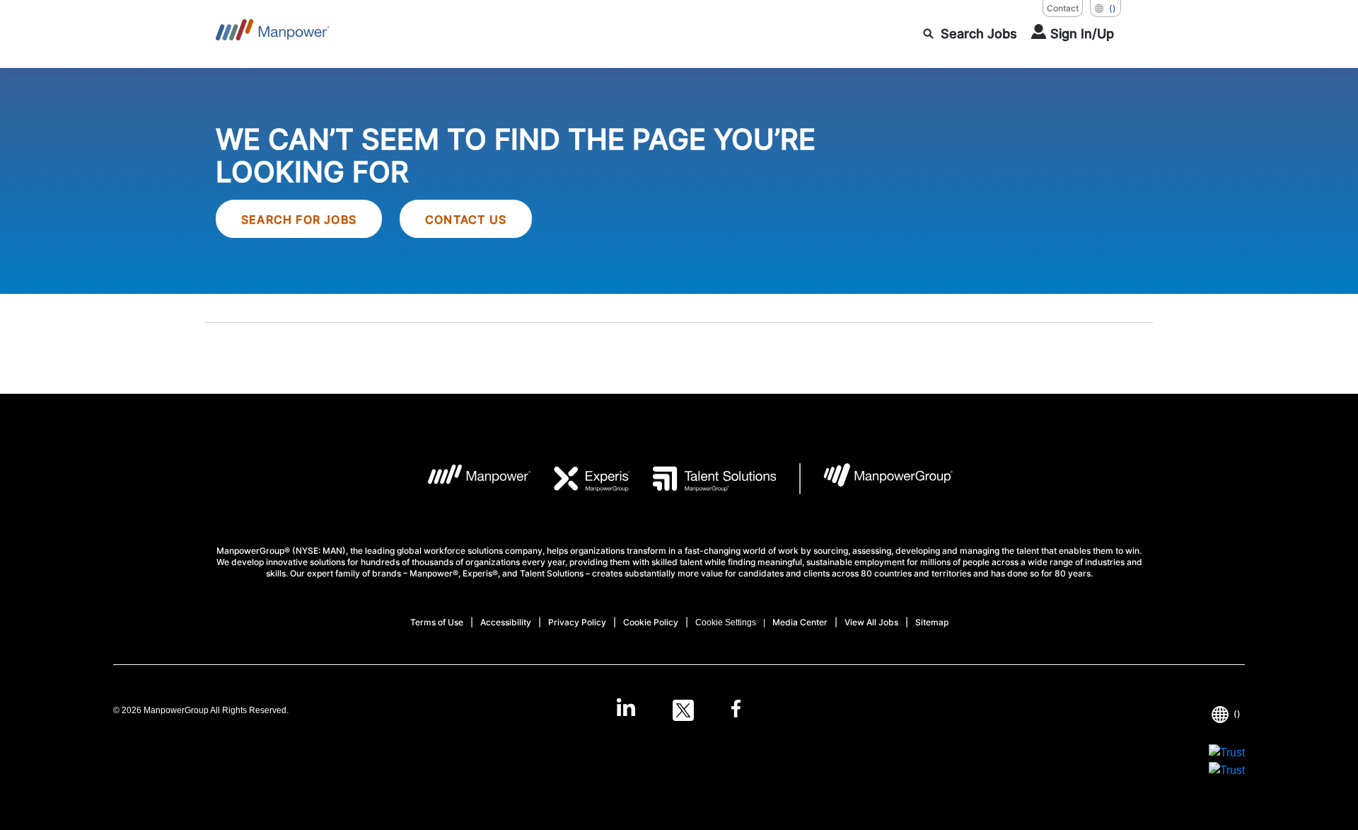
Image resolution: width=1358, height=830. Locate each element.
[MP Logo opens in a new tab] (468, 478)
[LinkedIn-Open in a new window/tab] (626, 709)
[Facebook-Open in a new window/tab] (736, 710)
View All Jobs (871, 622)
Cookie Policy (650, 622)
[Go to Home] (273, 34)
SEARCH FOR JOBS (298, 219)
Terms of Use (436, 622)
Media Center (800, 622)
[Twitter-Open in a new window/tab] (683, 710)
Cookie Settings (725, 622)
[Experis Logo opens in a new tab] (580, 478)
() (1112, 8)
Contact (1063, 8)
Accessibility (505, 622)
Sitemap (931, 622)
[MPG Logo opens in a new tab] (877, 478)
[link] (678, 710)
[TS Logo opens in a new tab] (703, 478)
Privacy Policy (577, 622)
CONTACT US (465, 219)
